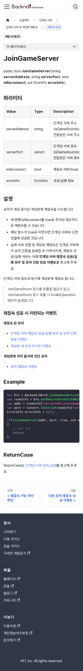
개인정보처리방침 (16, 633)
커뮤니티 (10, 600)
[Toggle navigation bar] (7, 6)
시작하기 (10, 532)
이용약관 (10, 626)
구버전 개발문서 (15, 553)
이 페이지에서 (16, 47)
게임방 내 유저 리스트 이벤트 (31, 346)
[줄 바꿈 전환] (66, 395)
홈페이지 (10, 579)
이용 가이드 (12, 539)
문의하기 (10, 640)
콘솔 (7, 586)
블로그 (8, 593)
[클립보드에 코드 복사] (74, 395)
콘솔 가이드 (12, 546)
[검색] (75, 7)
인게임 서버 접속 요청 (41, 465)
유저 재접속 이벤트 (24, 367)
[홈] (8, 20)
